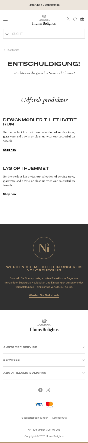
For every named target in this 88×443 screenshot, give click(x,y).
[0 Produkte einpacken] (82, 19)
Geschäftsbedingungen (35, 417)
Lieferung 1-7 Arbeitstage (44, 5)
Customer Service (20, 347)
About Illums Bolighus (25, 372)
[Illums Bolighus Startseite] (44, 20)
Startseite (13, 50)
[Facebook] (40, 390)
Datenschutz (59, 417)
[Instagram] (48, 390)
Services (11, 360)
